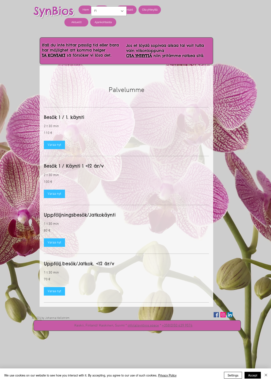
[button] (54, 145)
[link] (126, 117)
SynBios (53, 11)
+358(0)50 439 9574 (177, 326)
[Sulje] (265, 375)
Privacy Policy (167, 375)
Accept (252, 375)
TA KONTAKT (53, 55)
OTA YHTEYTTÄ (139, 55)
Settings (233, 375)
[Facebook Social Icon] (216, 314)
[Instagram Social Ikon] (223, 314)
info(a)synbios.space (143, 326)
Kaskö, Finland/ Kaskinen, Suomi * (101, 326)
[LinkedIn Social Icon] (229, 314)
